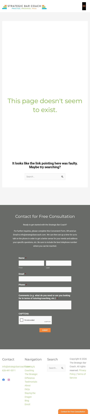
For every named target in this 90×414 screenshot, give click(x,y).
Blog (27, 400)
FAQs (27, 389)
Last (48, 268)
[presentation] (35, 320)
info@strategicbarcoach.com (33, 235)
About (27, 385)
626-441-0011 (9, 370)
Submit (45, 330)
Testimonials (31, 381)
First (20, 268)
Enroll (27, 404)
